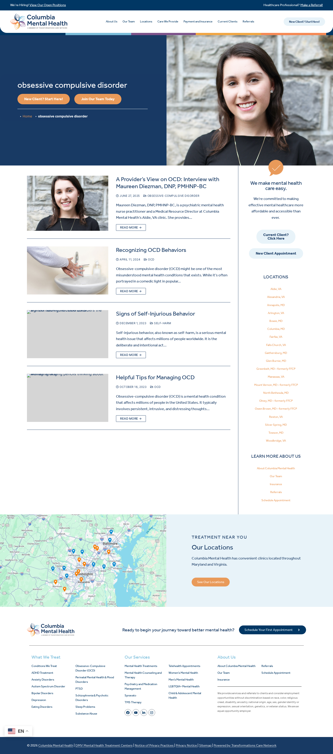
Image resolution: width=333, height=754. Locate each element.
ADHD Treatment (42, 672)
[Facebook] (128, 712)
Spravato (130, 695)
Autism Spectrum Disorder (48, 686)
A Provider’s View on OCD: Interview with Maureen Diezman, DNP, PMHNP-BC (167, 183)
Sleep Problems (85, 706)
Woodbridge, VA (276, 440)
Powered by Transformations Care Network (245, 745)
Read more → (131, 227)
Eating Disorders (41, 706)
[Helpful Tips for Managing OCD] (67, 398)
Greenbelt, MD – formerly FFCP (275, 368)
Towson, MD (275, 432)
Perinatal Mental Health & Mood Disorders (94, 679)
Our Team (129, 21)
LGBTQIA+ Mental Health (184, 686)
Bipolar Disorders (42, 693)
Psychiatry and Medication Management (141, 686)
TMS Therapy (133, 702)
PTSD (79, 688)
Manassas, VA (276, 376)
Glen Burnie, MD (276, 360)
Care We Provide (167, 21)
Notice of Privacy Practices (154, 745)
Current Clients (227, 21)
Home (27, 116)
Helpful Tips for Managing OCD (155, 377)
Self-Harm (162, 323)
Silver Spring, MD (276, 424)
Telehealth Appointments (184, 666)
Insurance (276, 484)
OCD (150, 259)
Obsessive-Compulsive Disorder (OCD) (90, 668)
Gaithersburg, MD (276, 353)
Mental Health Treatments (141, 666)
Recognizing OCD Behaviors (151, 249)
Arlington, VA (276, 313)
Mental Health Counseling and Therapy (143, 675)
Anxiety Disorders (42, 679)
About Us (111, 21)
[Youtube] (136, 712)
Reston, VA (276, 416)
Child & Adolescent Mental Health (185, 695)
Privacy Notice (187, 745)
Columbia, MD (276, 329)
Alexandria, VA (276, 297)
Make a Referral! (311, 5)
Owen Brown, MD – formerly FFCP (276, 408)
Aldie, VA (275, 289)
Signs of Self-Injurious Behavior (155, 313)
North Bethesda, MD (276, 392)
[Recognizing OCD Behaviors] (67, 270)
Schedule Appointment (275, 500)
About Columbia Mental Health (276, 468)
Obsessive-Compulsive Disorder (173, 195)
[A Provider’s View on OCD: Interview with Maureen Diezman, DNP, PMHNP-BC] (67, 203)
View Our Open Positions (47, 5)
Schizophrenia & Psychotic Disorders (91, 698)
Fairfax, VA (276, 336)
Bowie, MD (275, 321)
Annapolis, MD (276, 305)
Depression (38, 700)
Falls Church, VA (276, 345)
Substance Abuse (86, 713)
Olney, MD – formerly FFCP (276, 400)
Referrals (248, 21)
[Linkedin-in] (143, 712)
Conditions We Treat (44, 666)
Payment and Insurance (197, 21)
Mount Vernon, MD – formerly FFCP (276, 385)
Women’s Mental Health (183, 672)
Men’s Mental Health (181, 679)
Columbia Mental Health (55, 745)
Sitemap (205, 745)
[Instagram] (151, 712)
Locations (146, 21)
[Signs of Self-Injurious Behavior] (67, 334)
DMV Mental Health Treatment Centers (104, 745)
